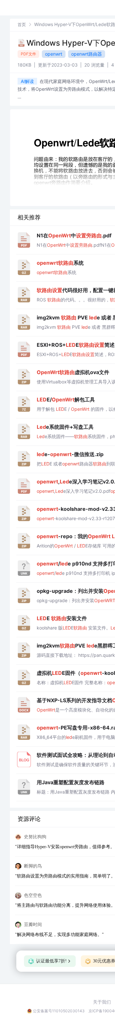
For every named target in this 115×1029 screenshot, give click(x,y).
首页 (22, 24)
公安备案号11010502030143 (59, 1010)
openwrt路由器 (86, 54)
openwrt (53, 54)
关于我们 (102, 1002)
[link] (22, 24)
